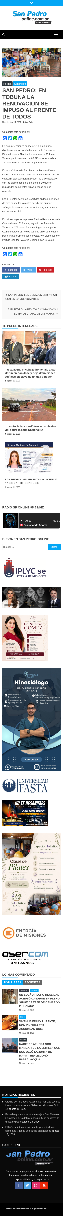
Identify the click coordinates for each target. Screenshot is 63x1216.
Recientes (32, 982)
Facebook (11, 270)
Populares (12, 982)
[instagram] (36, 1185)
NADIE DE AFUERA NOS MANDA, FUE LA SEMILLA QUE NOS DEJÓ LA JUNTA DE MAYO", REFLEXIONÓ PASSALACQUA (39, 1052)
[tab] (12, 982)
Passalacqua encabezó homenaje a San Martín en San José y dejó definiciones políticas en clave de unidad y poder (30, 373)
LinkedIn (12, 276)
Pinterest (46, 270)
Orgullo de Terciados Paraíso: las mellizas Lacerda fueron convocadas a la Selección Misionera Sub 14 (32, 1105)
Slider (22, 1017)
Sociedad (24, 990)
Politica (7, 84)
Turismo (34, 990)
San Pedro (20, 84)
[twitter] (27, 1185)
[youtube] (44, 1185)
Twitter (29, 270)
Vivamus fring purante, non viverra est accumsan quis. (37, 1025)
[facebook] (19, 1185)
